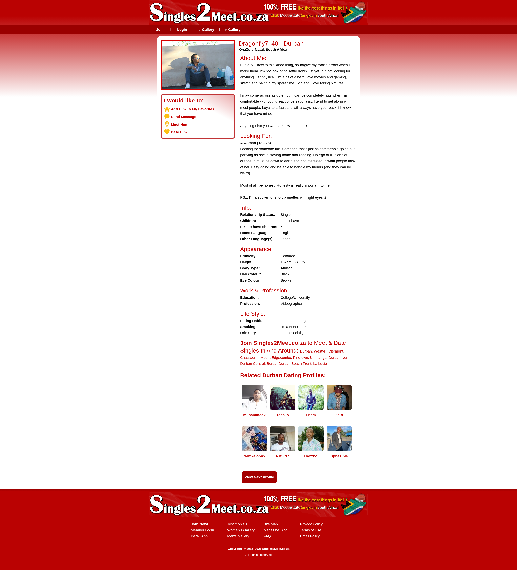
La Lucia (320, 364)
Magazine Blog (276, 530)
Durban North (339, 358)
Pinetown (300, 358)
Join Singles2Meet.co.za (273, 343)
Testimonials (237, 524)
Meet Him (179, 124)
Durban (306, 351)
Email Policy (310, 536)
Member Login (202, 530)
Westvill (320, 351)
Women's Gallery (241, 530)
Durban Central (252, 364)
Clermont (335, 351)
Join (160, 29)
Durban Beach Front (294, 364)
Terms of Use (310, 530)
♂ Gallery (232, 29)
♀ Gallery (206, 29)
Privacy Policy (311, 524)
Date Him (179, 132)
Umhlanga (318, 358)
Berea (271, 364)
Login (182, 29)
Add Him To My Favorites (192, 109)
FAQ (267, 536)
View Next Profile (259, 477)
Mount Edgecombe (276, 358)
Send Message (183, 117)
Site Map (271, 524)
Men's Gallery (238, 536)
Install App (199, 536)
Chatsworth (249, 358)
